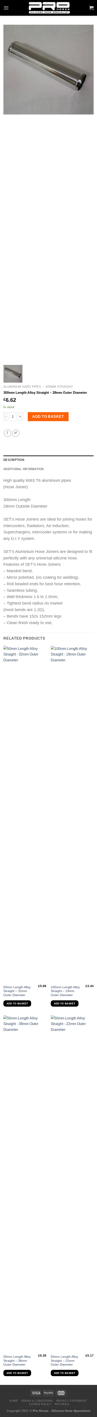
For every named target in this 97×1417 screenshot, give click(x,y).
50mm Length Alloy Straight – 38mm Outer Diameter (17, 1360)
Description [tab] (13, 460)
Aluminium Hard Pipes (22, 386)
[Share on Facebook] (7, 433)
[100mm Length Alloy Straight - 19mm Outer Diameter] (72, 814)
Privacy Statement (71, 1400)
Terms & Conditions (37, 1400)
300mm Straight (59, 386)
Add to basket (48, 416)
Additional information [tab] (23, 469)
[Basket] (91, 8)
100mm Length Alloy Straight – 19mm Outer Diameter (65, 991)
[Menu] (6, 7)
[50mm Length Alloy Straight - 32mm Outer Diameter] (24, 814)
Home (13, 1400)
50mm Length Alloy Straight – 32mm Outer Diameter (17, 991)
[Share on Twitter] (15, 433)
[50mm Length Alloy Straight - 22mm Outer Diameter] (72, 1183)
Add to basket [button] (17, 1003)
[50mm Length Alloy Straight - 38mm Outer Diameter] (24, 1183)
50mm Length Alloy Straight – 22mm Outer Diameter (64, 1360)
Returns (62, 1404)
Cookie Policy (40, 1404)
